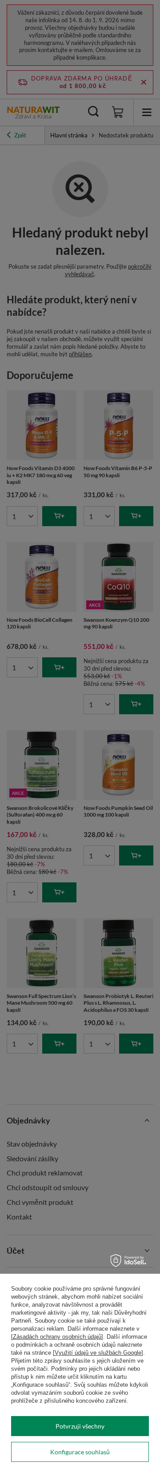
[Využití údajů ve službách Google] (98, 1352)
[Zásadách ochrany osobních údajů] (57, 1336)
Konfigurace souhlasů (80, 1452)
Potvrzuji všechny (80, 1426)
